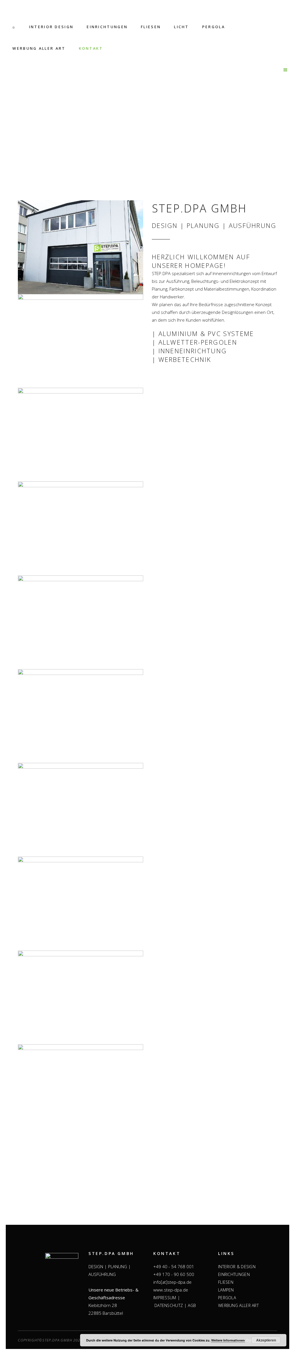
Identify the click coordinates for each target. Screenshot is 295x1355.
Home (136, 150)
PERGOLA (227, 1297)
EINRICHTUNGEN (234, 1274)
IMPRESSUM (164, 1297)
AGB (192, 1305)
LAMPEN (226, 1290)
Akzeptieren (266, 1340)
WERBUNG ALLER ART (238, 1305)
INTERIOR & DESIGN (237, 1266)
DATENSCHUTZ (168, 1305)
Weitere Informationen (228, 1340)
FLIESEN (225, 1282)
